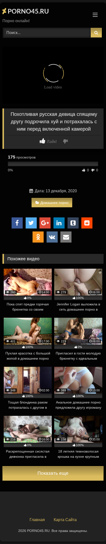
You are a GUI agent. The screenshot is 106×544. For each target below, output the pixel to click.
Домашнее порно (54, 203)
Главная (37, 520)
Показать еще (53, 473)
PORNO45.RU (27, 11)
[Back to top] (90, 529)
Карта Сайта (65, 520)
